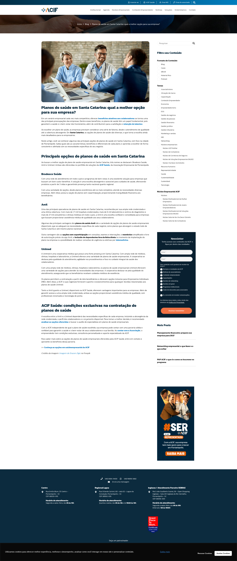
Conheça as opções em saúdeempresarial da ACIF (66, 347)
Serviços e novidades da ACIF (172, 269)
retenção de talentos (132, 123)
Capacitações (167, 278)
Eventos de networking (170, 281)
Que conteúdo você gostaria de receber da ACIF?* (174, 265)
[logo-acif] (49, 10)
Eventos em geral (168, 284)
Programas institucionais (170, 287)
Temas (160, 85)
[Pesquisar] (194, 43)
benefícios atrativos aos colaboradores (116, 118)
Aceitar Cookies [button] (223, 553)
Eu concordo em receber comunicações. (176, 295)
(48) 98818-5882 (130, 478)
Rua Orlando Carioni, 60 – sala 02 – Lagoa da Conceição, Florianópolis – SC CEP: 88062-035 (116, 494)
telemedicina (122, 239)
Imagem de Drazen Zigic (69, 353)
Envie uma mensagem (120, 482)
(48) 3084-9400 (111, 478)
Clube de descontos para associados (175, 290)
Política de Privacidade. (177, 302)
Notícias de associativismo (171, 272)
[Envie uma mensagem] (110, 482)
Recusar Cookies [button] (205, 553)
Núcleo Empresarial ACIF (168, 191)
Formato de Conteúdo (167, 60)
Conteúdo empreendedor (171, 275)
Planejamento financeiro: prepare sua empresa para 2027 (174, 334)
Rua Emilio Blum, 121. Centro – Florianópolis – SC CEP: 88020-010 (57, 494)
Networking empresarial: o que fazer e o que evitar (175, 347)
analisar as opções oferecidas (55, 321)
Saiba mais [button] (165, 552)
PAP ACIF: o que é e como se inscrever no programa (175, 361)
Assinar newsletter (176, 311)
